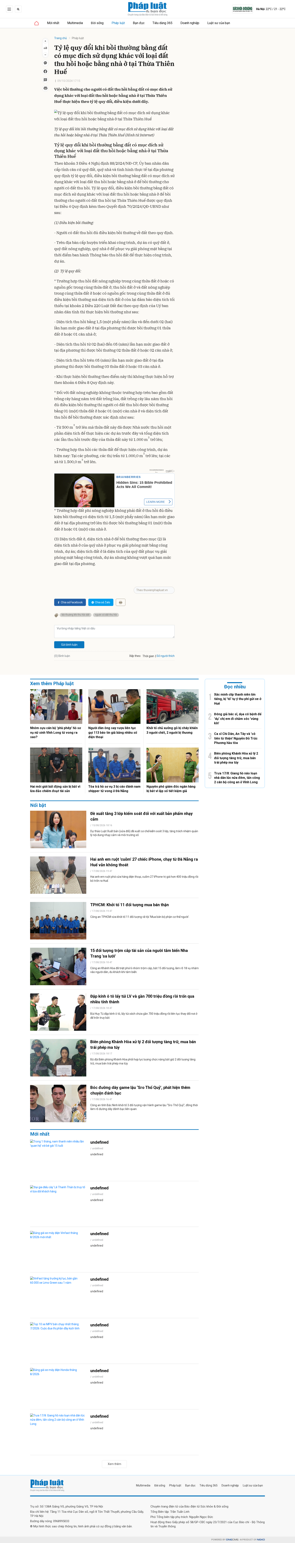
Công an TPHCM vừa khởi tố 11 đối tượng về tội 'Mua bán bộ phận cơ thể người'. (139, 916)
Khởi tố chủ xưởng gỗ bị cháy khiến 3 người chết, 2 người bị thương (172, 730)
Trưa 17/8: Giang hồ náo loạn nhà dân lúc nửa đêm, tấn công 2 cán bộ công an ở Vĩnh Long (237, 777)
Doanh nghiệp (189, 23)
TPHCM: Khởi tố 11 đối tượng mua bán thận (129, 904)
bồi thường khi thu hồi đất (76, 614)
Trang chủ (60, 38)
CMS (232, 1539)
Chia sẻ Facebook (72, 602)
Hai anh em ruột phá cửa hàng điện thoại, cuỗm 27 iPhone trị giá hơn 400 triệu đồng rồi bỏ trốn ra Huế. (144, 878)
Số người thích (166, 655)
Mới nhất (53, 23)
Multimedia (75, 23)
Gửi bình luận (69, 644)
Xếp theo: (135, 655)
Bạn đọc (138, 23)
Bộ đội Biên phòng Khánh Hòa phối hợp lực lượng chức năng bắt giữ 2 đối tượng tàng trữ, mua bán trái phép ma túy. (142, 1061)
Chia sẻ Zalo (102, 602)
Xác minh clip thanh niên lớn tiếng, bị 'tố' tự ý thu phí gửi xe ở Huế (237, 699)
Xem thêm (114, 1464)
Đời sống (97, 23)
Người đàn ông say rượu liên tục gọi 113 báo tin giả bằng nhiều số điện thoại (112, 732)
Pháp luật (118, 23)
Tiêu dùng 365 (162, 23)
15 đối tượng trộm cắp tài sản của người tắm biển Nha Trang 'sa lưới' (139, 953)
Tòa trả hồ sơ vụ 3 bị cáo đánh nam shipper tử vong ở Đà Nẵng (114, 789)
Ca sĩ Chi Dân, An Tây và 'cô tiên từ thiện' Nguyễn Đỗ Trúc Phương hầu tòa (235, 738)
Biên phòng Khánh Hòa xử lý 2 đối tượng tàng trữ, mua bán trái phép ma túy (143, 1044)
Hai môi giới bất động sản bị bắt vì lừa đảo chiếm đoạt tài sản (55, 789)
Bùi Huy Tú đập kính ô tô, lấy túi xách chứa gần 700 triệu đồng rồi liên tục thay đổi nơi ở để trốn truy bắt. (143, 1015)
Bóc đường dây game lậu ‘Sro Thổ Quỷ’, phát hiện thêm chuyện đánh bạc (140, 1090)
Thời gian (148, 656)
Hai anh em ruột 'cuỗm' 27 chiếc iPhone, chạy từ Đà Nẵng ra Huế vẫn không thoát (144, 862)
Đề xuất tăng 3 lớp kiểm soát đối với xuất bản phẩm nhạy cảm (141, 816)
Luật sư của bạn (218, 23)
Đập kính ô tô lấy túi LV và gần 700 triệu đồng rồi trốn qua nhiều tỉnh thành (142, 999)
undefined (99, 1142)
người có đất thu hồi (106, 614)
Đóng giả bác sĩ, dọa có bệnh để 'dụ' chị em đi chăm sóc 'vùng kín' (237, 718)
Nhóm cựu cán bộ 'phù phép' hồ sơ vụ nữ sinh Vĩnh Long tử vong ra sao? (55, 732)
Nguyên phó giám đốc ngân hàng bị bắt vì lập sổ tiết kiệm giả (170, 789)
